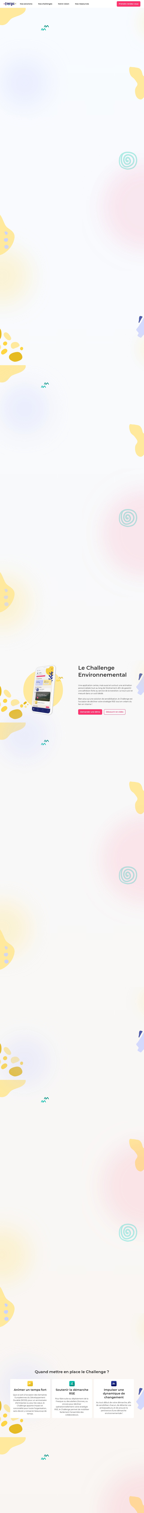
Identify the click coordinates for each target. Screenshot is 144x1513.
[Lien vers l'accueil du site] (10, 4)
